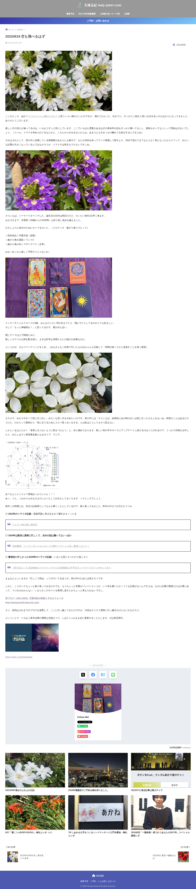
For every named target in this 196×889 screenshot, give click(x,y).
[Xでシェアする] (83, 674)
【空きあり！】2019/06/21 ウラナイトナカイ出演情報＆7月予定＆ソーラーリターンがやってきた (61, 568)
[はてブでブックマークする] (103, 674)
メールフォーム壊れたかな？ (42, 116)
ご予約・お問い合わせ (98, 21)
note (73, 618)
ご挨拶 (127, 14)
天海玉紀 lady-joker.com (102, 5)
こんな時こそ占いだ (107, 881)
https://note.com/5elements (18, 657)
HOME (99, 875)
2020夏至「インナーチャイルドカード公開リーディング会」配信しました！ (51, 546)
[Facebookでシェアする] (93, 674)
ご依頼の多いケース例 (110, 14)
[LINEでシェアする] (113, 674)
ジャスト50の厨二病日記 (24, 524)
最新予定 (70, 14)
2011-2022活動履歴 (87, 14)
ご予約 (93, 881)
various (187, 747)
